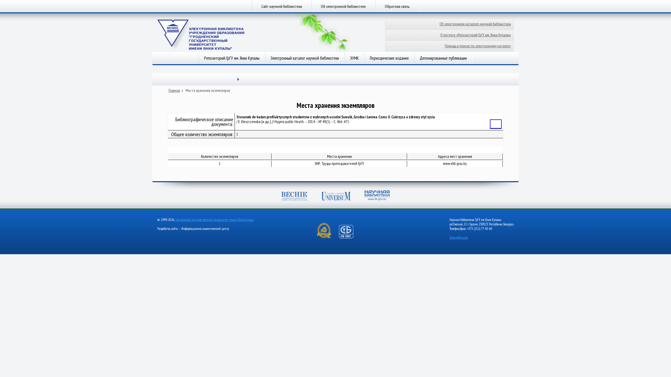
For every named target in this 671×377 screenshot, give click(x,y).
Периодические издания (389, 58)
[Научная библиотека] (377, 196)
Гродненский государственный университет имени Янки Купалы (214, 220)
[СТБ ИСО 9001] (349, 237)
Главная (174, 90)
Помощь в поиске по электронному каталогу (478, 45)
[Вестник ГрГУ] (294, 197)
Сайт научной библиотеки (281, 6)
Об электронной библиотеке (343, 6)
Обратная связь (397, 6)
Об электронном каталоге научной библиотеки (475, 23)
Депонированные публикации (443, 58)
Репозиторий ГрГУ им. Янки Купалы (231, 58)
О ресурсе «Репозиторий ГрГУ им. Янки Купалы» (475, 34)
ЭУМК (354, 58)
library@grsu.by (459, 237)
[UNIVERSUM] (336, 197)
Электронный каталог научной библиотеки (304, 58)
